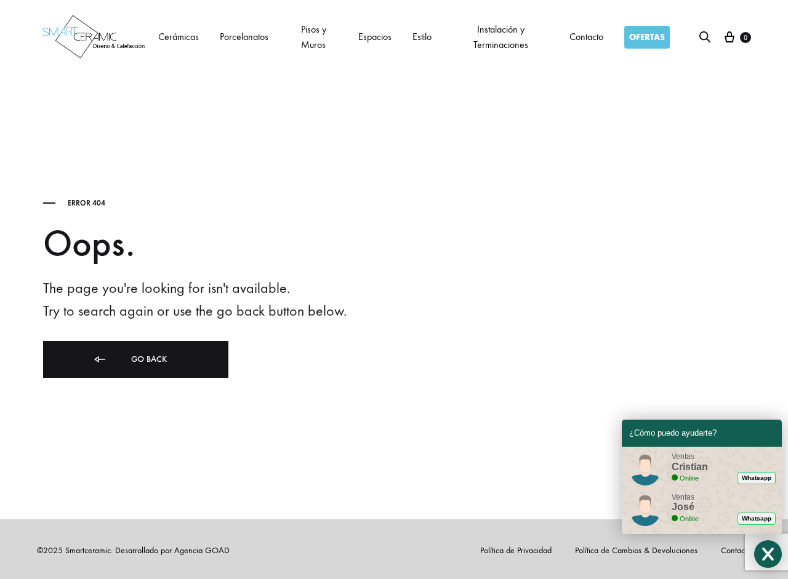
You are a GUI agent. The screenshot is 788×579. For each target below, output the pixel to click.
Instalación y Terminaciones (500, 36)
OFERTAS (647, 37)
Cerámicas (178, 36)
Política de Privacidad (516, 550)
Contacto (586, 36)
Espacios (375, 36)
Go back (148, 359)
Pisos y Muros (313, 36)
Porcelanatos (244, 36)
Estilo (422, 36)
